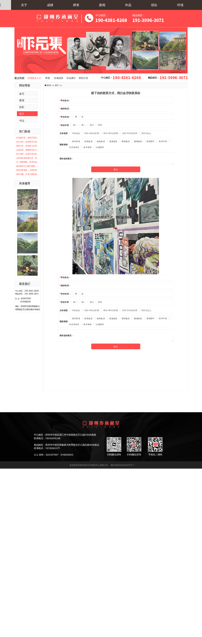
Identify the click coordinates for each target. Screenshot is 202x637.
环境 (180, 5)
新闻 (102, 5)
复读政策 (113, 141)
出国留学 (100, 147)
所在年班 (65, 125)
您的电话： (66, 108)
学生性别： (66, 116)
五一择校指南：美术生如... (27, 162)
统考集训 (88, 141)
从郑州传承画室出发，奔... (27, 158)
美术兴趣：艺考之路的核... (27, 174)
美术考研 (87, 147)
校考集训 (101, 141)
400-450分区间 (110, 133)
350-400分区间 (91, 133)
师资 (76, 5)
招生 (154, 5)
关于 (24, 5)
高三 (92, 125)
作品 (128, 5)
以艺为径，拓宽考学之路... (27, 142)
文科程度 (64, 133)
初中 (100, 125)
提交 (116, 169)
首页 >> (51, 85)
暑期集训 (138, 141)
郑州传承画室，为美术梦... (27, 170)
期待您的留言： (67, 158)
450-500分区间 (129, 133)
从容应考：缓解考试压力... (27, 150)
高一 (75, 125)
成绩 (50, 5)
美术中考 (163, 141)
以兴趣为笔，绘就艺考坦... (27, 138)
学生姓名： (66, 100)
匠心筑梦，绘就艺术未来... (27, 154)
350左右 (76, 133)
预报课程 (64, 144)
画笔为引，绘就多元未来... (27, 146)
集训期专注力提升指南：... (27, 166)
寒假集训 (126, 141)
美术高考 (76, 141)
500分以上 (146, 133)
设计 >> (58, 85)
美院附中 (150, 141)
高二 (83, 125)
